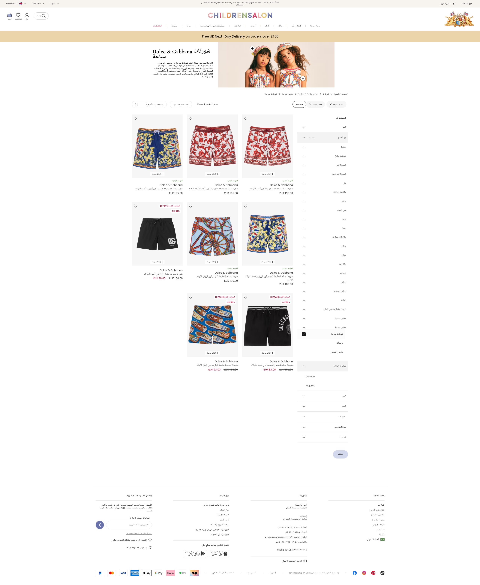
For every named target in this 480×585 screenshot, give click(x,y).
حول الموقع (224, 510)
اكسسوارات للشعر (339, 174)
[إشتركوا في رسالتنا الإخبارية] (100, 525)
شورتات (343, 273)
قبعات (343, 300)
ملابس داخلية (340, 318)
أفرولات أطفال (340, 156)
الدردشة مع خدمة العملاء (296, 507)
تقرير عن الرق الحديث (220, 534)
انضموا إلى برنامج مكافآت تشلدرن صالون (129, 540)
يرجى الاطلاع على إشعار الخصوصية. (139, 533)
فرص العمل (224, 520)
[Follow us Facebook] (355, 574)
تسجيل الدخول (446, 3)
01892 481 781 (285, 549)
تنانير (344, 219)
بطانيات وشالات (339, 192)
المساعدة (381, 529)
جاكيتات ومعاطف (339, 237)
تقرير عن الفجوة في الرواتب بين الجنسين (212, 529)
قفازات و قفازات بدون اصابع (334, 309)
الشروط (273, 572)
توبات (344, 228)
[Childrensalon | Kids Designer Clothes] (459, 19)
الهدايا (382, 534)
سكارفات (342, 264)
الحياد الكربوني (375, 539)
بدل (344, 183)
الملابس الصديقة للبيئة (137, 547)
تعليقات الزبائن (379, 524)
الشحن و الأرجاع (378, 514)
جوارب (343, 246)
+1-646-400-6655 (275, 537)
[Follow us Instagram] (364, 574)
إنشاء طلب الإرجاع (377, 510)
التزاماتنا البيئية (223, 514)
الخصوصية (251, 572)
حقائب (343, 255)
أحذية (343, 147)
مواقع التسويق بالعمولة (220, 524)
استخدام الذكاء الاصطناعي (223, 572)
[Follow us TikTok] (382, 574)
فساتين (343, 282)
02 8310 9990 (293, 532)
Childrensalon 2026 (300, 572)
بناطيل (343, 201)
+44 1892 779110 (285, 542)
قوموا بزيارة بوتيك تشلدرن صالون (216, 505)
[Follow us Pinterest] (373, 574)
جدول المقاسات (378, 520)
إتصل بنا (381, 505)
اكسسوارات (341, 165)
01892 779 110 (285, 527)
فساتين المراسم (340, 291)
